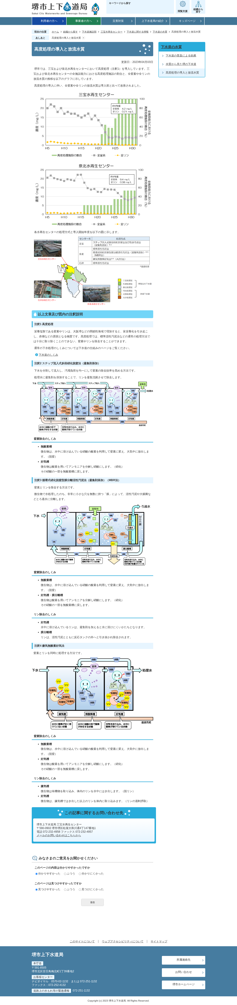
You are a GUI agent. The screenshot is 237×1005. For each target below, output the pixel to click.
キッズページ (187, 20)
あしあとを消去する (83, 38)
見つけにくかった (93, 889)
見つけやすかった (49, 889)
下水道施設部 (89, 31)
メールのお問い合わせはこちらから (59, 835)
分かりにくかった (93, 873)
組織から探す (70, 31)
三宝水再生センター (111, 31)
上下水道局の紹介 (153, 20)
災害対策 (118, 20)
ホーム (55, 31)
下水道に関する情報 (138, 31)
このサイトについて (82, 941)
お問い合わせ (183, 972)
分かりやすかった (49, 873)
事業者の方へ (83, 20)
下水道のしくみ (48, 354)
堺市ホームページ (183, 984)
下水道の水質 (160, 31)
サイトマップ (159, 941)
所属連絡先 (184, 959)
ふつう (71, 873)
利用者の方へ (49, 20)
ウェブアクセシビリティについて (122, 941)
